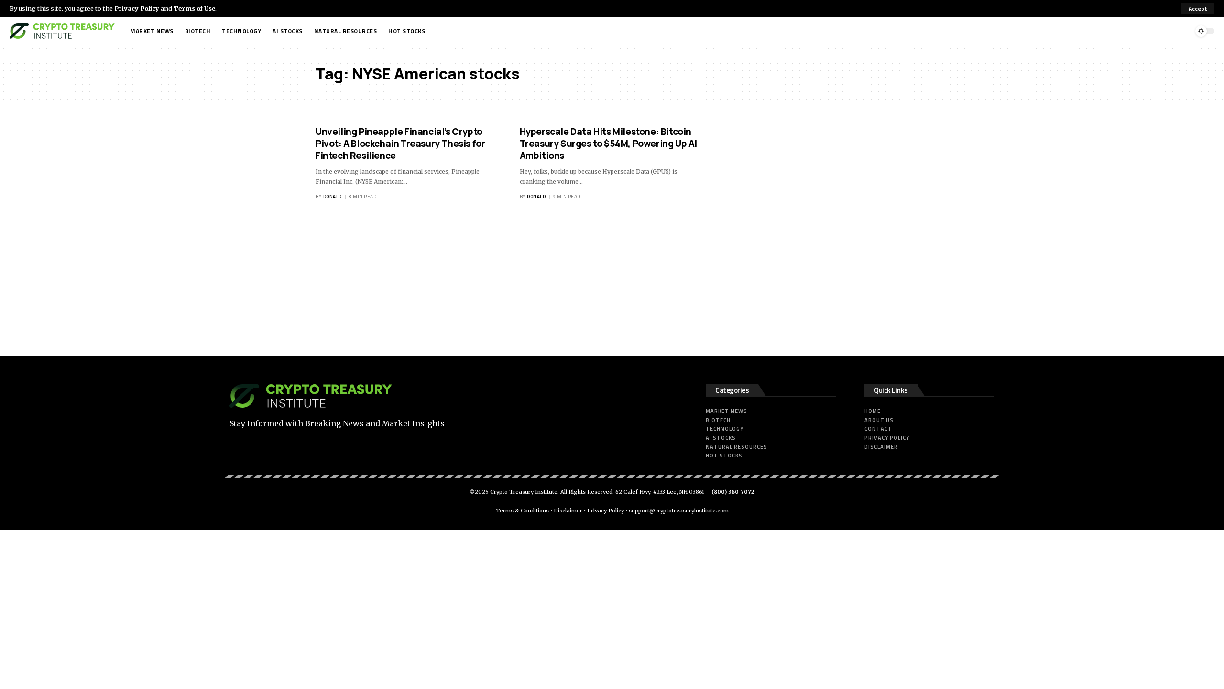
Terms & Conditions (522, 510)
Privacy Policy (136, 8)
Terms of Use (194, 8)
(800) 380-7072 (732, 492)
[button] (1197, 8)
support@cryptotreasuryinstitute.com (679, 510)
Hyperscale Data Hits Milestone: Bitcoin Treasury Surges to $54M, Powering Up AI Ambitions (608, 143)
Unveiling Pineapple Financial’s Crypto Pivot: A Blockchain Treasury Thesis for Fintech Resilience (400, 143)
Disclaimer (568, 510)
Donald (332, 196)
